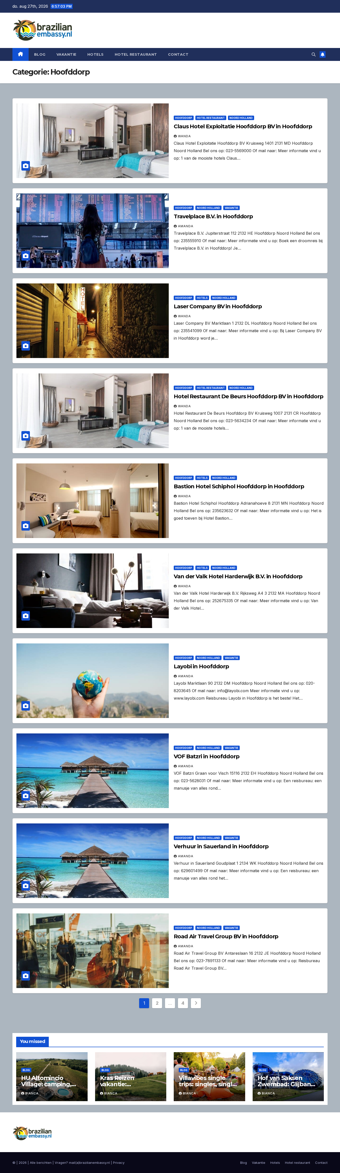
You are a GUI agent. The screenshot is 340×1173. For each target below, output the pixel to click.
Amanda (185, 226)
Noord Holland (241, 117)
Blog (40, 54)
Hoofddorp (183, 117)
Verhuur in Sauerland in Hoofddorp (221, 846)
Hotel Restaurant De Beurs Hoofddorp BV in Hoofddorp (248, 396)
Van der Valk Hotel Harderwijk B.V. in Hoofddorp (238, 576)
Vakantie (66, 54)
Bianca (32, 1093)
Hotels (95, 54)
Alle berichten (41, 1163)
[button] (314, 54)
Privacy (118, 1163)
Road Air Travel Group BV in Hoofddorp (226, 936)
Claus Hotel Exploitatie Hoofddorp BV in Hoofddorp (243, 126)
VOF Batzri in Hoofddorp (206, 756)
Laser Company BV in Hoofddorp (218, 306)
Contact (178, 54)
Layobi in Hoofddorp (201, 666)
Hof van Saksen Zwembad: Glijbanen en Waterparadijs (288, 1084)
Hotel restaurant (136, 54)
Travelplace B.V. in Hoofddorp (213, 216)
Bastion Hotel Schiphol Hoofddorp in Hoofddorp (239, 486)
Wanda (184, 136)
